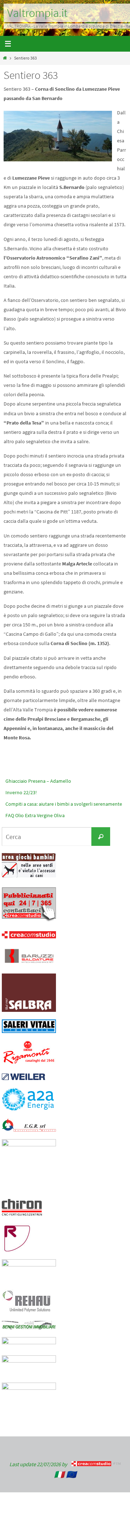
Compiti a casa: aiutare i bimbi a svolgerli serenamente (63, 804)
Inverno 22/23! (21, 792)
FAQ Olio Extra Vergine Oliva (35, 815)
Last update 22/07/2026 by (40, 1464)
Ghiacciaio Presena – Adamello (38, 781)
